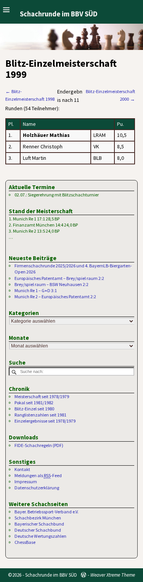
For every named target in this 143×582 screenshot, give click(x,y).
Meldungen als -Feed (38, 475)
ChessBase (24, 542)
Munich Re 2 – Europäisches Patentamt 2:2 (55, 296)
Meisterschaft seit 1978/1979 (41, 396)
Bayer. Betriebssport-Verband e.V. (46, 511)
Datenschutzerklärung (36, 487)
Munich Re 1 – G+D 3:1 (35, 290)
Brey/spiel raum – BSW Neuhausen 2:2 (51, 284)
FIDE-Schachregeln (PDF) (38, 445)
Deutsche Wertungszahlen (40, 536)
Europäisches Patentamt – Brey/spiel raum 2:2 (59, 278)
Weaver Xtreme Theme (112, 575)
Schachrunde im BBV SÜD (59, 14)
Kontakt (22, 469)
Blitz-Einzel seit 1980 (34, 409)
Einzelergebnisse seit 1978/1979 (45, 421)
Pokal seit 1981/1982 (33, 402)
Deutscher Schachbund (37, 530)
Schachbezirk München (37, 518)
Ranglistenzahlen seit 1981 (40, 415)
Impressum (25, 481)
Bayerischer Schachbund (39, 524)
